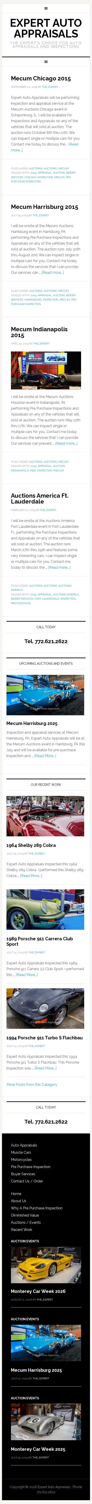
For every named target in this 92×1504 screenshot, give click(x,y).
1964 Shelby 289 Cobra (31, 845)
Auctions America (66, 594)
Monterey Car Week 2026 (38, 1291)
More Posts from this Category (31, 1084)
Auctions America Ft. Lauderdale (39, 498)
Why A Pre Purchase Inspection (37, 1208)
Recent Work (21, 1230)
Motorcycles (21, 1159)
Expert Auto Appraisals (46, 28)
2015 (33, 172)
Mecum (63, 168)
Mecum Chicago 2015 (41, 78)
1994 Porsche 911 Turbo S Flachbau (44, 1037)
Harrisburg (33, 299)
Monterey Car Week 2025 (38, 1449)
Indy (33, 470)
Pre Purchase (21, 603)
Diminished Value (25, 1215)
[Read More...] (45, 756)
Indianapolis (20, 470)
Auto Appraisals (24, 1145)
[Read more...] (53, 272)
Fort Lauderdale (47, 598)
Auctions (35, 168)
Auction (59, 172)
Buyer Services (23, 1174)
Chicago (30, 177)
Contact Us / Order (27, 1181)
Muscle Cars (21, 1152)
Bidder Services (22, 598)
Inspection (45, 177)
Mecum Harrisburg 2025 (31, 723)
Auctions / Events (26, 1222)
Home (16, 1194)
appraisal (45, 172)
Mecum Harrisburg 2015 (44, 206)
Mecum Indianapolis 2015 (39, 332)
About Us (18, 1201)
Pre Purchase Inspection (30, 1167)
